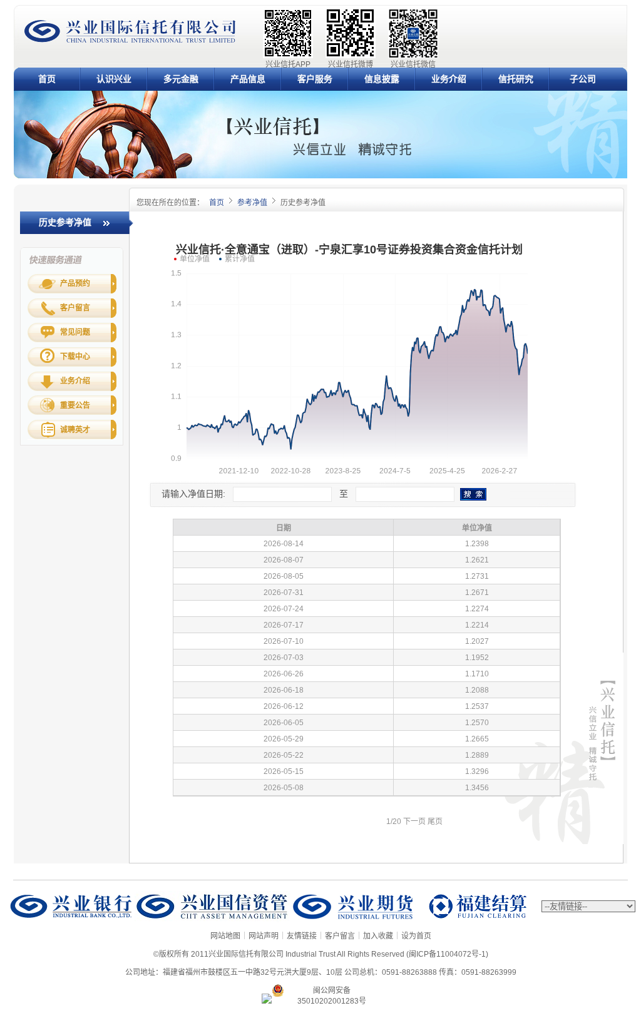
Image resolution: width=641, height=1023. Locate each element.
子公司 (583, 79)
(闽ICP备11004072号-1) (447, 954)
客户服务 (314, 79)
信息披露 (381, 79)
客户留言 (75, 307)
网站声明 (264, 936)
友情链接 (302, 936)
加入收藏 (378, 936)
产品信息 (247, 79)
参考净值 (252, 202)
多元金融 (180, 79)
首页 (47, 79)
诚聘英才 (75, 429)
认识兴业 (113, 79)
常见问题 (75, 332)
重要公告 (75, 405)
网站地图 (225, 936)
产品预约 (75, 283)
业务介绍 (448, 79)
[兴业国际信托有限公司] (130, 41)
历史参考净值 (65, 222)
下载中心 (75, 356)
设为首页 (416, 936)
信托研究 (515, 79)
